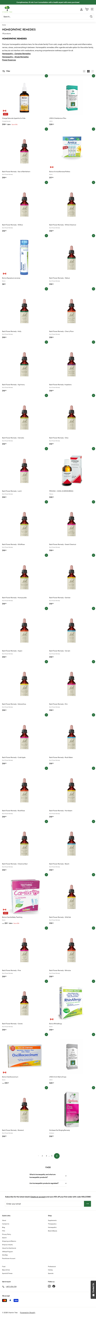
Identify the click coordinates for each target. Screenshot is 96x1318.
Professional (52, 1266)
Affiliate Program (7, 1251)
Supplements (52, 1220)
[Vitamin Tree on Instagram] (49, 1286)
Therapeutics (52, 1224)
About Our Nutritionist (9, 1248)
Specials (50, 1273)
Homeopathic (52, 1227)
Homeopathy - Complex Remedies (16, 53)
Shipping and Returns (9, 1241)
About (4, 1220)
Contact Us (5, 1224)
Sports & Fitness (7, 1273)
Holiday (50, 1270)
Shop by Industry (7, 1245)
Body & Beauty (52, 1231)
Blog (3, 1227)
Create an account (38, 1197)
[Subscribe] (87, 1204)
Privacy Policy (6, 1234)
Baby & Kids (6, 1270)
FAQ (3, 1231)
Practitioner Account (8, 1258)
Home (4, 25)
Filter (8, 71)
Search (4, 1238)
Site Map (5, 1255)
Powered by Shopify (27, 1313)
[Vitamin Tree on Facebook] (53, 1286)
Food (3, 1266)
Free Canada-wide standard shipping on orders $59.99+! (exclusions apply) (48, 2)
